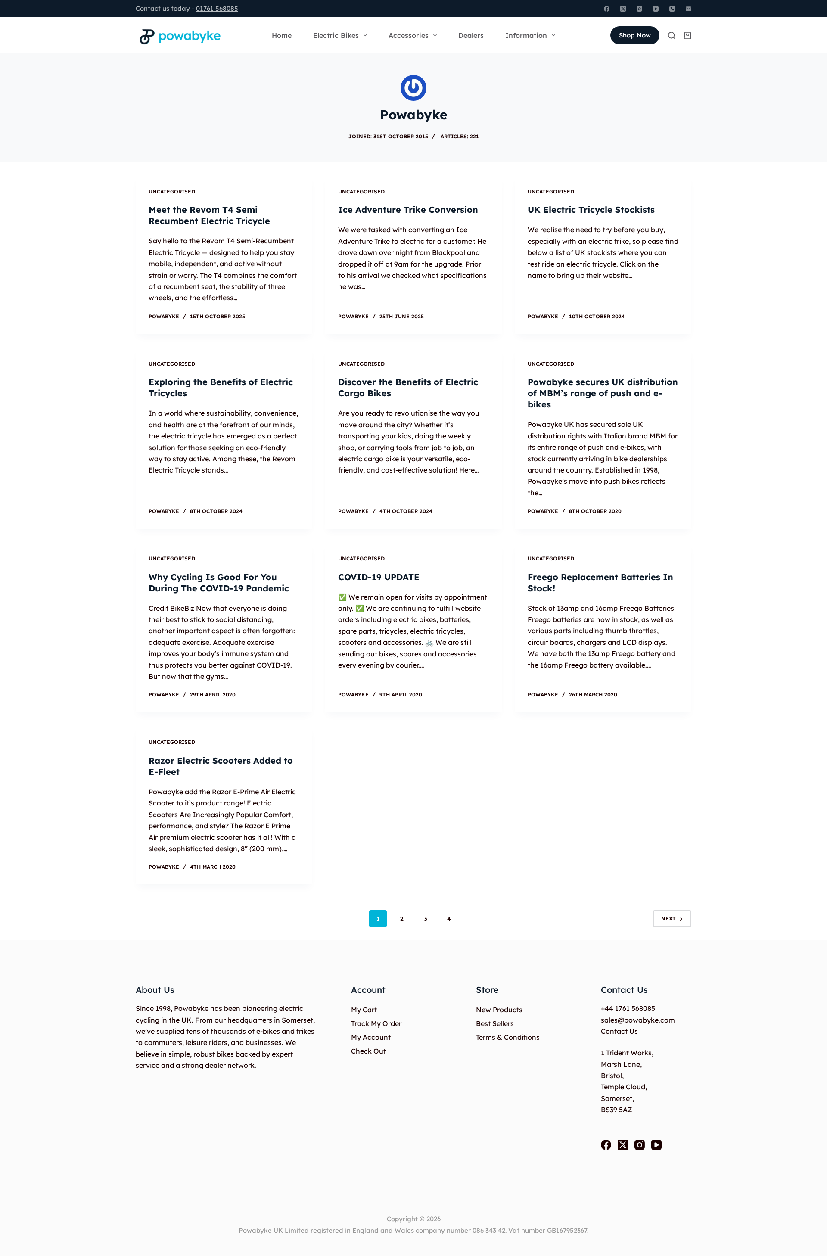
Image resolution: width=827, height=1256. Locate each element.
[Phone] (672, 9)
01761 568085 (217, 8)
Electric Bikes (336, 35)
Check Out (368, 1051)
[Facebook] (606, 9)
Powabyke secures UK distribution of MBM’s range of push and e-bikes (603, 393)
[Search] (671, 35)
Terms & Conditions (508, 1037)
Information (526, 35)
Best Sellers (495, 1023)
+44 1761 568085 (628, 1008)
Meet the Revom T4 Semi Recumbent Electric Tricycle (209, 215)
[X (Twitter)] (623, 9)
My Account (371, 1037)
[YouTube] (656, 9)
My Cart (364, 1009)
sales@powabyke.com (638, 1020)
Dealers (471, 35)
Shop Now (635, 35)
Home (282, 35)
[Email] (688, 9)
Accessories (409, 35)
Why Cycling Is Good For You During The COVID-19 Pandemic (219, 583)
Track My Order (376, 1023)
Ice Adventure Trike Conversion (408, 209)
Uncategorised (172, 191)
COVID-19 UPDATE (379, 577)
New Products (499, 1009)
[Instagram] (639, 9)
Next (668, 918)
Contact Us (619, 1031)
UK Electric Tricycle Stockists (591, 209)
